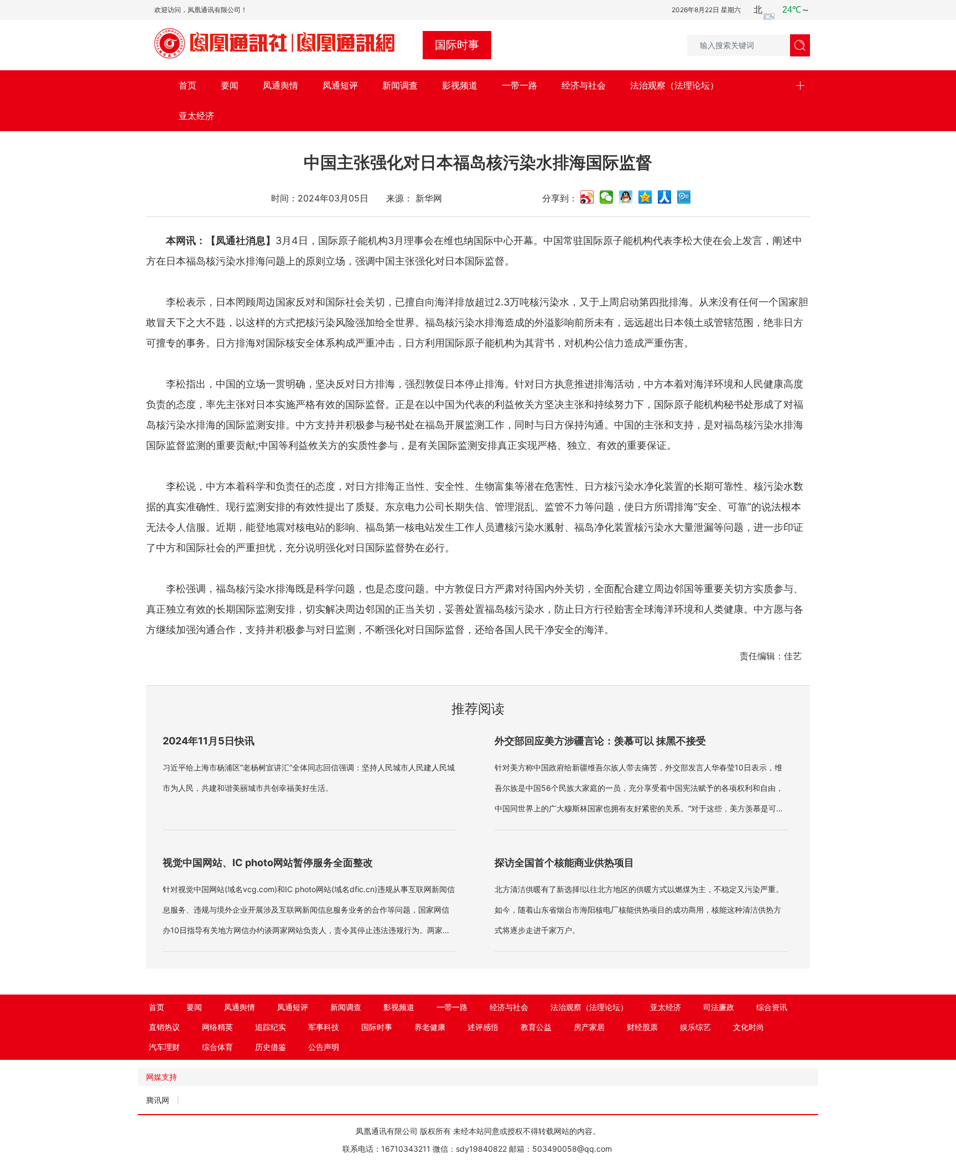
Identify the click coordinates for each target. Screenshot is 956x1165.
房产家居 (589, 1027)
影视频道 (459, 85)
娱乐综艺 (695, 1027)
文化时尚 (748, 1027)
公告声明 (323, 1047)
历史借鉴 (270, 1047)
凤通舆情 (280, 85)
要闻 (229, 85)
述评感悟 (482, 1027)
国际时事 (376, 1027)
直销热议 (164, 1027)
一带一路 (519, 85)
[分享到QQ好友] (626, 197)
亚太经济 (196, 115)
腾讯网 (157, 1100)
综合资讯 (771, 1007)
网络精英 (217, 1027)
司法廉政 (718, 1007)
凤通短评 (340, 85)
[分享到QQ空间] (645, 197)
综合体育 (217, 1047)
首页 (187, 85)
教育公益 (536, 1027)
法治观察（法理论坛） (674, 85)
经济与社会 (584, 85)
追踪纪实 (270, 1027)
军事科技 (323, 1027)
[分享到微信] (607, 197)
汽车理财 (164, 1047)
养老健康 (429, 1027)
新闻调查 (400, 85)
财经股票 (642, 1027)
